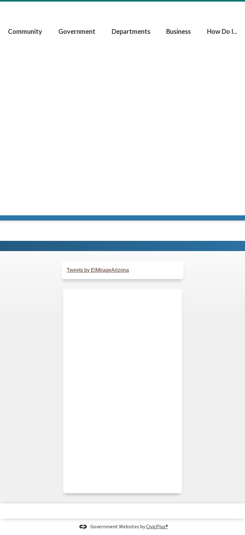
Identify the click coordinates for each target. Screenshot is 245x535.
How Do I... (222, 31)
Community (25, 31)
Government (76, 31)
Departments (131, 31)
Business (178, 31)
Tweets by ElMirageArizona (98, 270)
